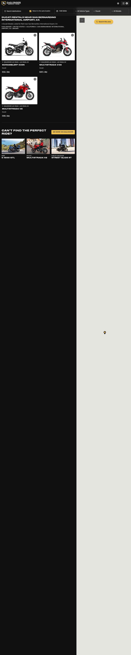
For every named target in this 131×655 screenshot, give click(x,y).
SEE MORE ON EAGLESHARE (63, 132)
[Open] (128, 10)
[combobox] (16, 11)
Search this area (105, 22)
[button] (19, 53)
